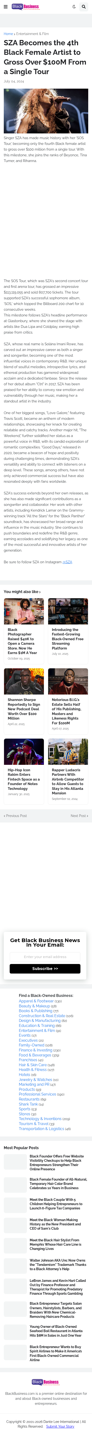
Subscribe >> (45, 968)
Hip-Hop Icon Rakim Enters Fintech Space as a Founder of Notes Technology (24, 779)
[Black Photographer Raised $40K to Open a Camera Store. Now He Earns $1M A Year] (24, 611)
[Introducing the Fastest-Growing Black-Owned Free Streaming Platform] (68, 611)
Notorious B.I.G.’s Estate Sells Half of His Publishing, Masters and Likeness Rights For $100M (66, 711)
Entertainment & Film (32, 34)
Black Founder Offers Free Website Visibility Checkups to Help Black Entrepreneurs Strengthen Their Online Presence (57, 1162)
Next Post (78, 816)
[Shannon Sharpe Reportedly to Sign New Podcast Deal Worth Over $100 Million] (24, 681)
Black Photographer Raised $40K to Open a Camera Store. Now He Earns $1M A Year (22, 641)
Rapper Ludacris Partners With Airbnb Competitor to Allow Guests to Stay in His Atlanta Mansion (68, 782)
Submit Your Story (60, 1426)
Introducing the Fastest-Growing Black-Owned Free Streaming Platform (68, 639)
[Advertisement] (46, 223)
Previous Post (16, 816)
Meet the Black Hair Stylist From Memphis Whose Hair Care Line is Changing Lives (55, 1244)
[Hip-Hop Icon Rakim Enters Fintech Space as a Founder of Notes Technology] (24, 752)
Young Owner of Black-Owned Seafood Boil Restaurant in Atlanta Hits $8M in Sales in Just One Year (56, 1331)
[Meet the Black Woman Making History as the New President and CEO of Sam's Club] (15, 1225)
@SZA (67, 562)
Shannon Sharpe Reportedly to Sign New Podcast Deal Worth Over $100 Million (24, 709)
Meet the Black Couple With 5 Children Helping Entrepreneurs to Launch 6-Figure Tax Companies (56, 1204)
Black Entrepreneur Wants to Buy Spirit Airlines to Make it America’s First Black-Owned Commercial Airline (56, 1353)
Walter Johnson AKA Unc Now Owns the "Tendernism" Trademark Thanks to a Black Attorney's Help (58, 1264)
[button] (5, 7)
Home (8, 34)
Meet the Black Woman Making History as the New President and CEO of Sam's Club (55, 1224)
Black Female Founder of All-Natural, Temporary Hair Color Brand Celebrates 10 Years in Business (58, 1183)
